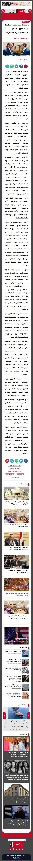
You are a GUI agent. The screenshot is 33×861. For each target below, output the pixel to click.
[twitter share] (16, 66)
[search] (3, 11)
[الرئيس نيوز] (17, 844)
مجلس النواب (15, 477)
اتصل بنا (9, 852)
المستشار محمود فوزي (15, 468)
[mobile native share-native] (26, 66)
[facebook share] (21, 66)
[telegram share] (7, 66)
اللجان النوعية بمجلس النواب (15, 465)
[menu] (30, 11)
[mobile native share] (7, 461)
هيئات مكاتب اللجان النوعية (15, 471)
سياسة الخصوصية (16, 852)
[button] (20, 729)
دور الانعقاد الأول (20, 474)
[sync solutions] (16, 858)
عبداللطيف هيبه (23, 59)
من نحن (23, 852)
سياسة (25, 22)
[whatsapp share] (12, 66)
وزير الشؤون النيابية (10, 474)
